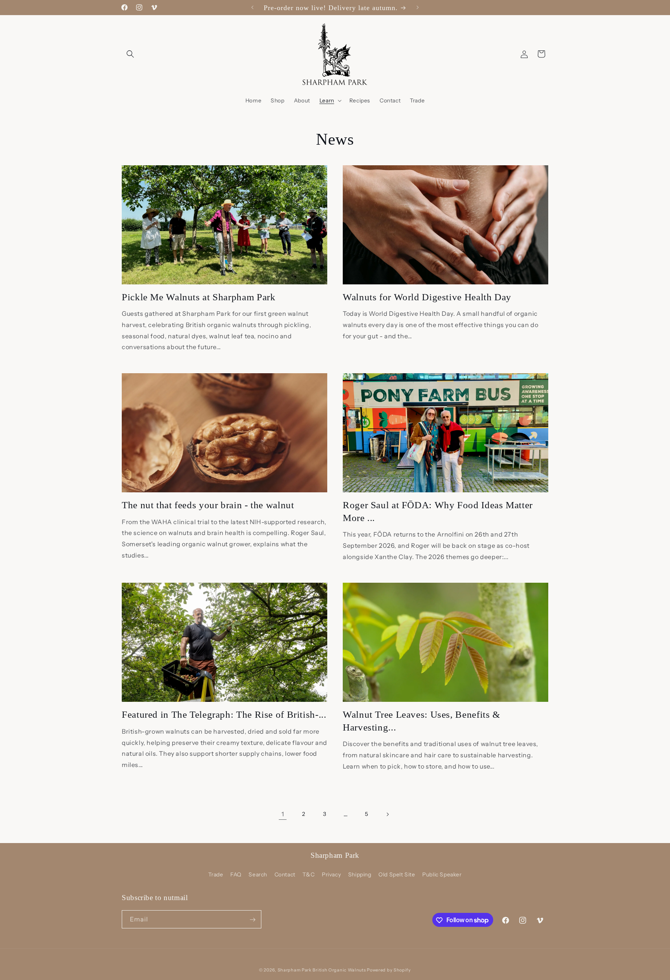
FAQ (236, 874)
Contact (285, 874)
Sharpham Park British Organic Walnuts (322, 970)
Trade (215, 874)
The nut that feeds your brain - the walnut (208, 505)
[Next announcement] (417, 7)
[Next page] (387, 814)
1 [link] (282, 814)
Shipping (359, 874)
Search (258, 874)
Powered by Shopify (389, 970)
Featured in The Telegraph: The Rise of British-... (224, 714)
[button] (130, 53)
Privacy (331, 874)
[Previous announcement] (252, 7)
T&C (308, 874)
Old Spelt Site (396, 874)
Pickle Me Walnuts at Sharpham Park (198, 297)
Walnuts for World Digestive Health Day (427, 297)
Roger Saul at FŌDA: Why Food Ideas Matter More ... (438, 511)
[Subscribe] (252, 920)
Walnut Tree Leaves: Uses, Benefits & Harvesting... (421, 720)
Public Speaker (441, 874)
